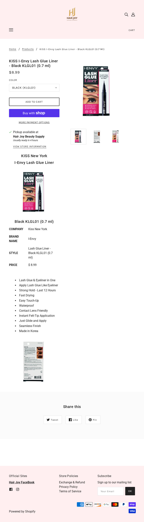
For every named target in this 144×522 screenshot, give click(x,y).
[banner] (72, 14)
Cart (132, 30)
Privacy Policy (68, 487)
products (28, 49)
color (13, 80)
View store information (29, 146)
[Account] (133, 14)
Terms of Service (70, 491)
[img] (126, 14)
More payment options (34, 122)
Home (12, 49)
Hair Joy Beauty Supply (28, 136)
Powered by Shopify (22, 511)
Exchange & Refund (72, 482)
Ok (130, 491)
